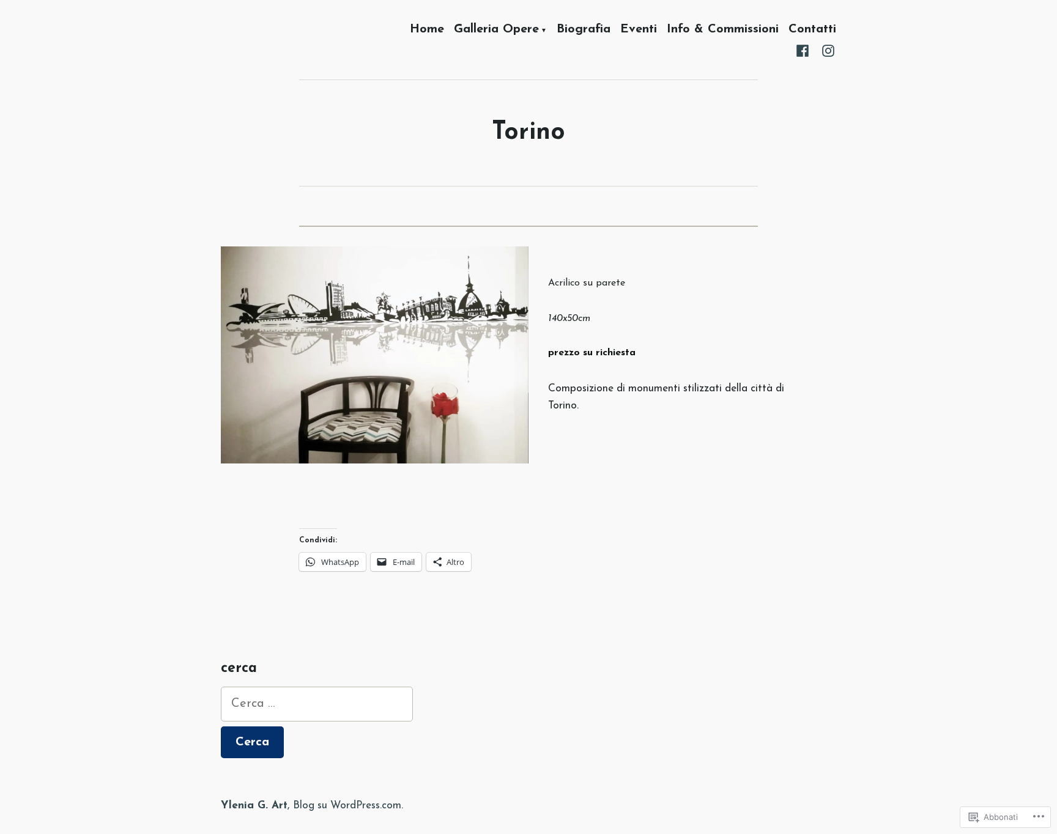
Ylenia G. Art (254, 805)
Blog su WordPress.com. (348, 805)
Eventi (638, 29)
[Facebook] (805, 50)
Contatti (812, 29)
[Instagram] (825, 50)
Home (427, 29)
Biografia (583, 29)
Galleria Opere (496, 29)
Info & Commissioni (723, 29)
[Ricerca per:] (317, 704)
